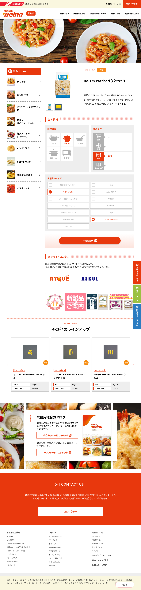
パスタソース (11, 565)
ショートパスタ (12, 558)
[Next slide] (133, 364)
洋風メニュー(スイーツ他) (16, 550)
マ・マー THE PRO (55, 536)
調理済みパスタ (12, 561)
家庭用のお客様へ (132, 4)
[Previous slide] (8, 364)
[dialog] (70, 583)
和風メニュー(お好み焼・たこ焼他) (19, 547)
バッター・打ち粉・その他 (15, 543)
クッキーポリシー (103, 583)
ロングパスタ (11, 554)
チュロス (52, 565)
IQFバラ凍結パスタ (55, 558)
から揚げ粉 (11, 540)
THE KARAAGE (54, 562)
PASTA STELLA (54, 551)
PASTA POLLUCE (55, 547)
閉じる (125, 585)
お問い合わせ (70, 511)
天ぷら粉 (10, 536)
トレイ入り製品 (54, 554)
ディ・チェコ (53, 540)
